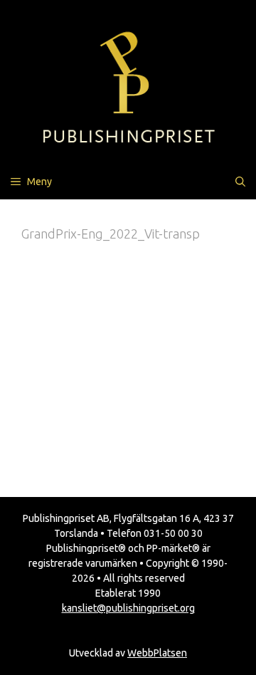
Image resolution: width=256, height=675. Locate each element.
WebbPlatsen (157, 653)
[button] (240, 181)
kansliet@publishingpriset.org (128, 608)
